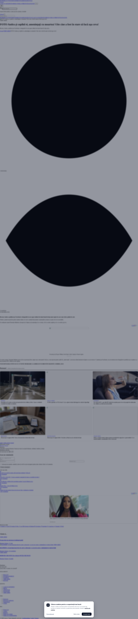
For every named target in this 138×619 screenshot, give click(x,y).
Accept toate (86, 614)
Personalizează (50, 614)
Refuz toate (77, 614)
